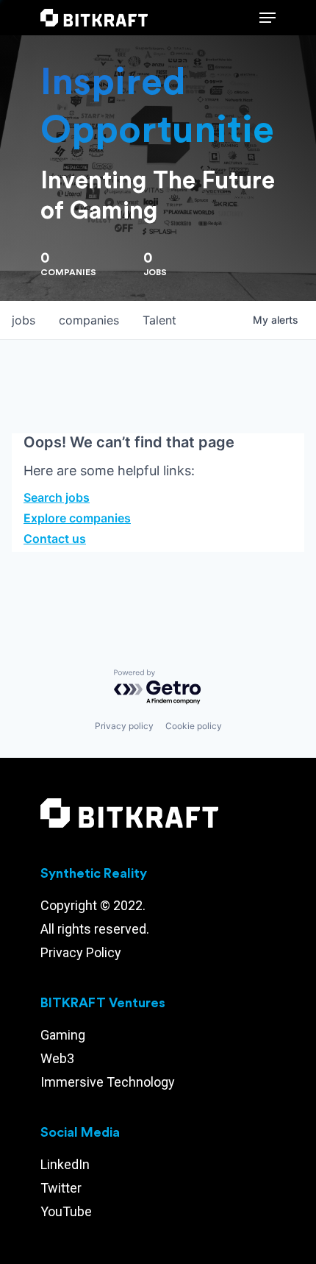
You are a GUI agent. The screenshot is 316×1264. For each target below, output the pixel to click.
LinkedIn (65, 1164)
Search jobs (57, 497)
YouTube (66, 1211)
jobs (23, 320)
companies (89, 320)
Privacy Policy (80, 952)
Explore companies (77, 518)
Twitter (61, 1188)
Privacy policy (124, 725)
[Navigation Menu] (267, 17)
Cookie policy (193, 725)
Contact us (55, 538)
